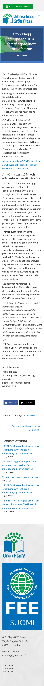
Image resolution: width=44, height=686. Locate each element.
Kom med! (7, 665)
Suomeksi (7, 668)
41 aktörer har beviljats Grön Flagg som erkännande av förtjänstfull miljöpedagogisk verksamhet (20, 504)
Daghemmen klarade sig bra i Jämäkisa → (26, 428)
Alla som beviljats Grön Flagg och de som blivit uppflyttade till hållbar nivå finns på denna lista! (21, 165)
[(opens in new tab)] (22, 596)
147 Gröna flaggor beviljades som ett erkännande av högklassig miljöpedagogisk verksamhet (21, 450)
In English (8, 671)
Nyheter (31, 415)
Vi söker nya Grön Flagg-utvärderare (21, 477)
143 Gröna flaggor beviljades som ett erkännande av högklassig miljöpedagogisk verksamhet (21, 489)
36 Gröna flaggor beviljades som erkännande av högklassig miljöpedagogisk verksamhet (19, 465)
